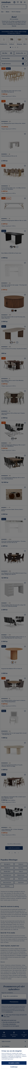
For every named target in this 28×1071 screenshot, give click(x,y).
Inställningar (14, 1067)
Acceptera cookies (14, 1063)
